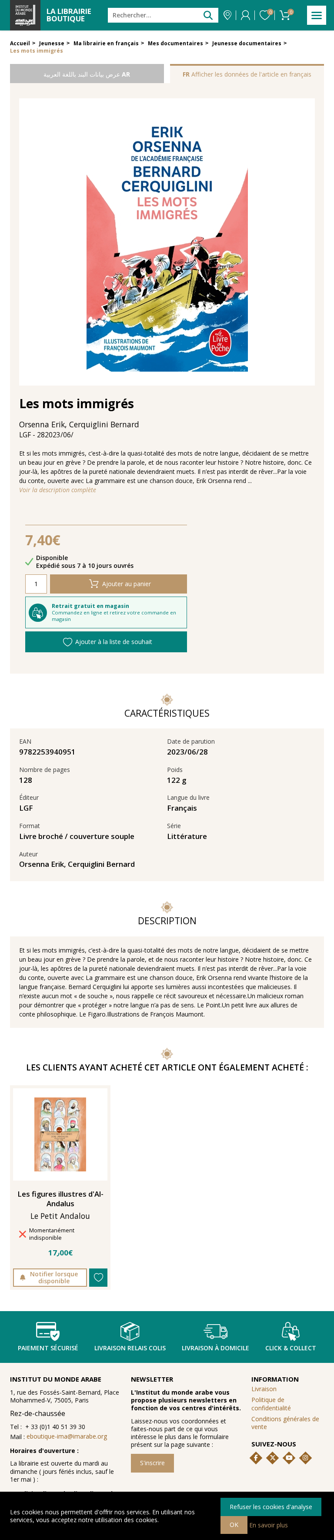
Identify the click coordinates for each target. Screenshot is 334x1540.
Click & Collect (290, 1348)
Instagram (305, 1457)
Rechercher (208, 15)
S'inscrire (152, 1463)
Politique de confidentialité (271, 1404)
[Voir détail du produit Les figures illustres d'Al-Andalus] (60, 1134)
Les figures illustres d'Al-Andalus (60, 1198)
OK (234, 1524)
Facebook (256, 1457)
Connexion (245, 15)
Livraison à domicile (215, 1348)
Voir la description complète (57, 490)
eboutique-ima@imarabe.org (67, 1436)
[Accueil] (25, 15)
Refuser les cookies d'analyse (271, 1507)
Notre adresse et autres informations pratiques (227, 15)
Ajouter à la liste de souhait (113, 641)
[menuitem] (287, 1404)
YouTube (289, 1457)
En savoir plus (268, 1524)
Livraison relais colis (130, 1348)
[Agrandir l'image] (167, 242)
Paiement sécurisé (48, 1348)
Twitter (272, 1457)
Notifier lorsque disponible (54, 1277)
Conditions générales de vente (285, 1423)
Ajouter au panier (126, 584)
